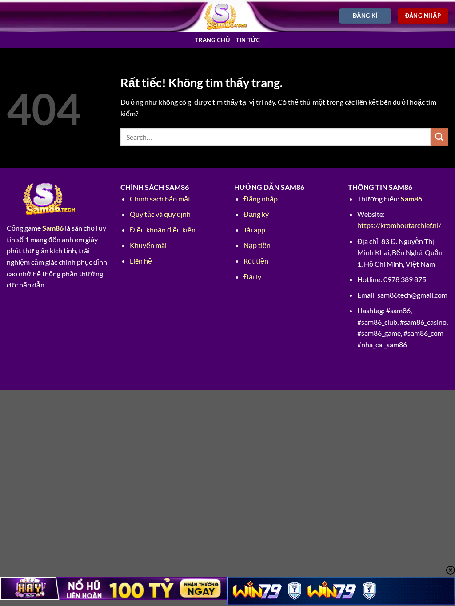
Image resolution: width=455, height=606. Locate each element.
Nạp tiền (257, 245)
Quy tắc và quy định (160, 214)
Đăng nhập (260, 198)
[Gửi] (439, 137)
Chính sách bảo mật (160, 198)
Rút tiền (255, 260)
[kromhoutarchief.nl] (228, 15)
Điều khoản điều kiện (163, 229)
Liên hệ (141, 260)
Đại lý (252, 276)
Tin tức (248, 39)
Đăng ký (256, 214)
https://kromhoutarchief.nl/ (399, 225)
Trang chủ (212, 39)
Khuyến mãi (148, 245)
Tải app (254, 229)
